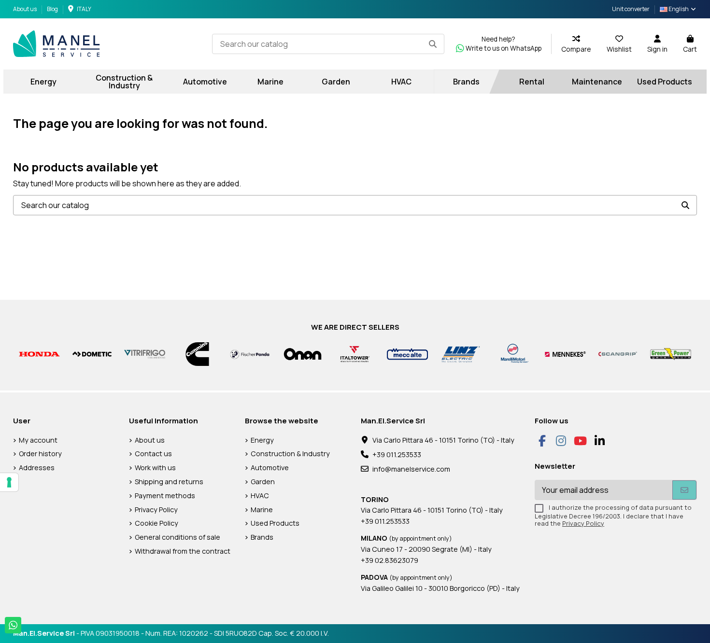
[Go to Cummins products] (197, 353)
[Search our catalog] (432, 44)
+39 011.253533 (396, 454)
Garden (263, 481)
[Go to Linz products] (460, 353)
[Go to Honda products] (39, 353)
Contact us (153, 453)
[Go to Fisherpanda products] (249, 353)
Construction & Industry (290, 453)
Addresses (37, 467)
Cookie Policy (156, 523)
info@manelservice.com (411, 469)
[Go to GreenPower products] (670, 353)
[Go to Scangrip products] (618, 353)
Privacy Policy (156, 509)
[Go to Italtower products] (355, 353)
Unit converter (631, 9)
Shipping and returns (169, 481)
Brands (262, 537)
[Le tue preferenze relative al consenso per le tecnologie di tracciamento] (9, 482)
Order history (40, 453)
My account (38, 440)
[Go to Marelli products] (512, 353)
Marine (262, 509)
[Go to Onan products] (302, 353)
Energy (262, 440)
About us (25, 9)
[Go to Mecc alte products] (407, 353)
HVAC (260, 495)
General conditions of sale (177, 537)
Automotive (270, 467)
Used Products (275, 523)
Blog (52, 9)
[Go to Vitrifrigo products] (144, 353)
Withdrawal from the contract (182, 551)
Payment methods (165, 495)
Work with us (155, 467)
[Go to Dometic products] (92, 353)
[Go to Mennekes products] (565, 353)
